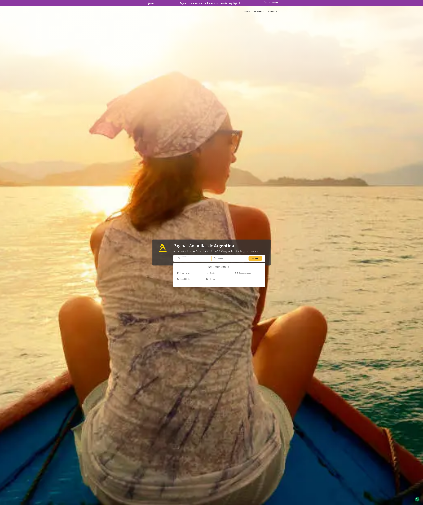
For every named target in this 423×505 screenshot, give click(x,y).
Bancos (212, 279)
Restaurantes (185, 273)
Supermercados (245, 273)
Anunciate (246, 11)
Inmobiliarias (185, 279)
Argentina (271, 11)
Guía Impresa (258, 11)
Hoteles (212, 273)
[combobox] (193, 258)
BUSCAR (255, 258)
